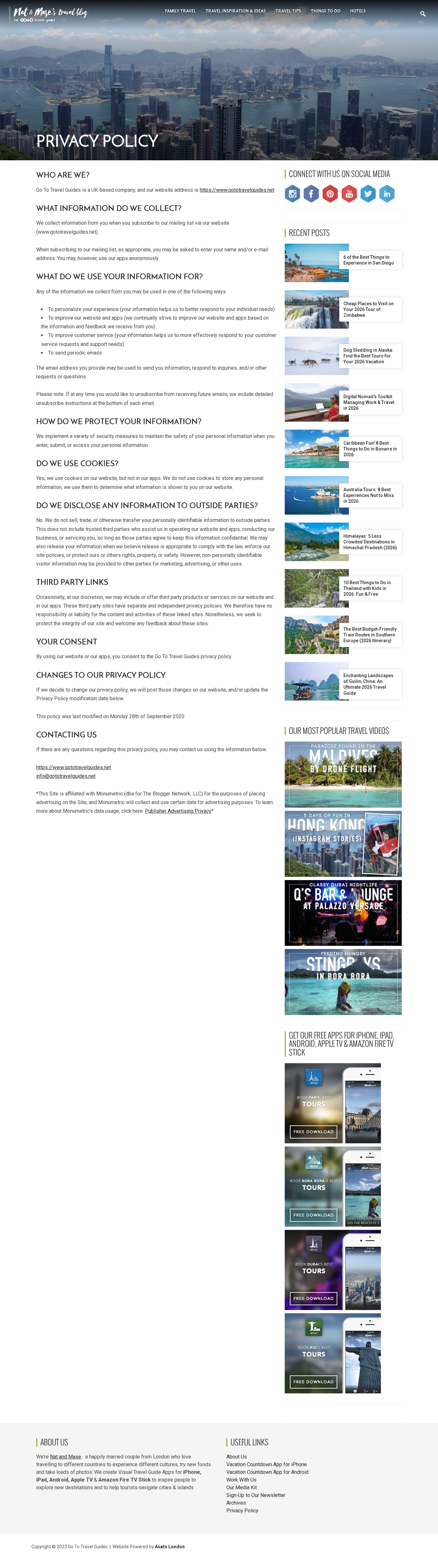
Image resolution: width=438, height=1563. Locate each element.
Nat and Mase (65, 1457)
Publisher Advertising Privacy (178, 811)
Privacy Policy (242, 1511)
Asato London (170, 1546)
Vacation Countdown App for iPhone (266, 1464)
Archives (236, 1503)
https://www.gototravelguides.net (237, 190)
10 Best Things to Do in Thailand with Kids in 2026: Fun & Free (367, 588)
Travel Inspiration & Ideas (236, 11)
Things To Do (326, 11)
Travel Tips (288, 11)
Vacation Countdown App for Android (267, 1472)
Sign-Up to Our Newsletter (255, 1495)
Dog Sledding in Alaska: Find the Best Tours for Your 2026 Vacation (368, 356)
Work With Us (241, 1480)
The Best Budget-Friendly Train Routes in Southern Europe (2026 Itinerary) (370, 634)
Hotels (358, 11)
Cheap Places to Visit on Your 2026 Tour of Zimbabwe (368, 309)
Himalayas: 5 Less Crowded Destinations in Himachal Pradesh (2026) (370, 542)
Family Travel (180, 11)
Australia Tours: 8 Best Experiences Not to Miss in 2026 (368, 495)
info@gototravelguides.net (66, 776)
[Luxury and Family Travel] (49, 15)
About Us (236, 1457)
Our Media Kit (241, 1487)
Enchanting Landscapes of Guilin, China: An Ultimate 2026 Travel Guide (368, 684)
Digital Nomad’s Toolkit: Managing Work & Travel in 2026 (368, 402)
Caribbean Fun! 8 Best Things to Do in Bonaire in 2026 (370, 449)
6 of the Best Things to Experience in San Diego (368, 260)
